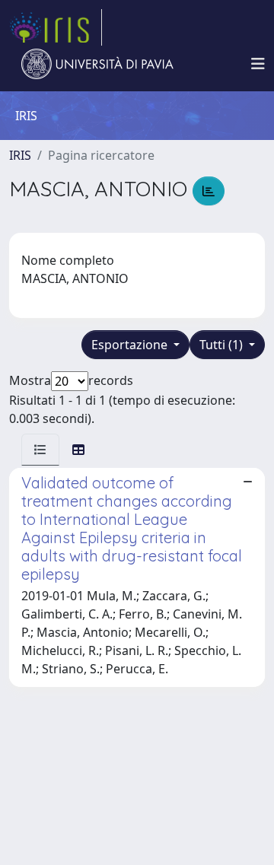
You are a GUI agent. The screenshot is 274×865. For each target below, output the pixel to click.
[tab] (40, 450)
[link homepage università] (97, 64)
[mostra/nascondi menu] (258, 64)
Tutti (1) (222, 344)
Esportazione (130, 344)
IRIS (20, 155)
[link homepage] (55, 27)
